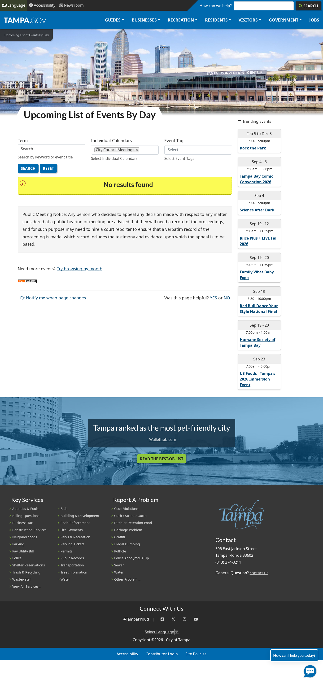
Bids (64, 508)
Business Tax (22, 523)
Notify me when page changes (55, 298)
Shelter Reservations (28, 565)
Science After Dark (257, 210)
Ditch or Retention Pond (133, 523)
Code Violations (126, 508)
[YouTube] (196, 619)
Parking (18, 544)
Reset (48, 168)
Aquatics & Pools (25, 508)
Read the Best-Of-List (161, 458)
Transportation (72, 565)
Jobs (314, 20)
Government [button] (283, 20)
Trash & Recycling (26, 572)
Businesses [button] (144, 20)
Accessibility (127, 654)
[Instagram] (184, 619)
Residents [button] (216, 20)
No (227, 298)
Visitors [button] (248, 20)
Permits (67, 551)
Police (17, 558)
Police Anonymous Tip (131, 558)
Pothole (120, 551)
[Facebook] (162, 619)
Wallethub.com (162, 439)
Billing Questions (25, 515)
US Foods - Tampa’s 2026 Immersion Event (257, 379)
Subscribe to (27, 281)
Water (65, 579)
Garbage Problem (128, 530)
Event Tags (174, 140)
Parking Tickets (72, 544)
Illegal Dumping (127, 544)
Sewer (119, 565)
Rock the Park (253, 148)
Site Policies (195, 654)
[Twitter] (173, 619)
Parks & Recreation (75, 537)
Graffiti (119, 537)
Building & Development (80, 515)
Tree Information (74, 572)
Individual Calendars (111, 140)
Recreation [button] (181, 20)
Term (23, 140)
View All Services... (26, 586)
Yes (213, 298)
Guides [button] (113, 20)
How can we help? (216, 5)
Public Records (72, 558)
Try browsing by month (79, 268)
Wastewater (21, 579)
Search (28, 168)
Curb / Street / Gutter (131, 515)
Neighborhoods (24, 537)
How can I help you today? (294, 655)
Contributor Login (162, 654)
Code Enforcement (75, 523)
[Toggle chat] (309, 670)
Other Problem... (127, 579)
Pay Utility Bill (23, 551)
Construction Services (29, 530)
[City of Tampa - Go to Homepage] (25, 20)
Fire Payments (72, 530)
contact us (259, 572)
